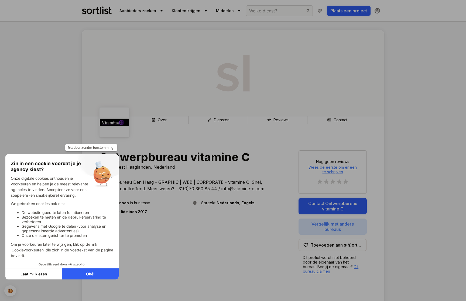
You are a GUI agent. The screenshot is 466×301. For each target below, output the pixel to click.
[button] (143, 202)
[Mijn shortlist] (320, 10)
